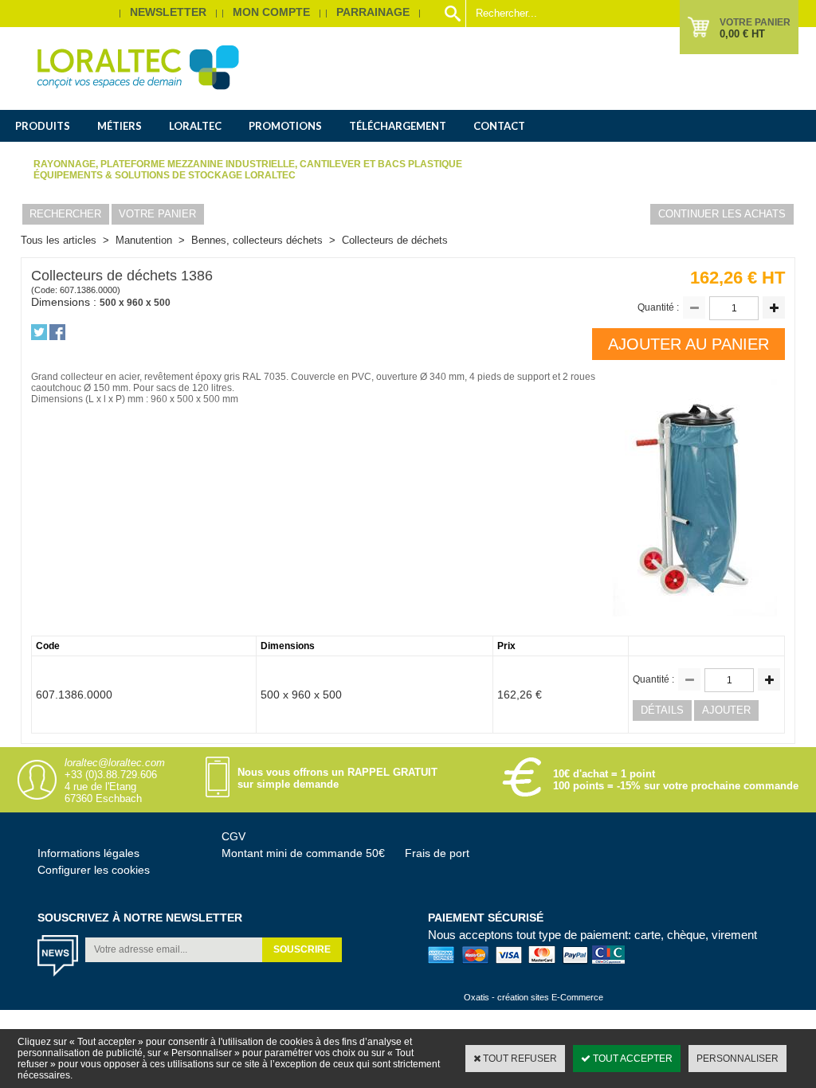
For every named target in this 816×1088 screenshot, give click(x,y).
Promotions (285, 125)
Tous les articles (58, 240)
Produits (42, 125)
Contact (499, 125)
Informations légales (88, 853)
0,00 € (742, 34)
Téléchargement (397, 125)
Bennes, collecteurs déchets (257, 240)
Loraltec (195, 125)
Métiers (119, 125)
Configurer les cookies (93, 869)
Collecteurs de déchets (395, 240)
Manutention (144, 240)
